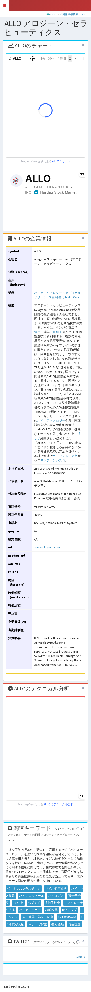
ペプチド (34, 903)
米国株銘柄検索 (69, 14)
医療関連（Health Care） (65, 297)
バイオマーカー (30, 910)
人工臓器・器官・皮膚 (37, 917)
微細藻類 (57, 924)
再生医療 (74, 924)
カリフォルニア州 (65, 456)
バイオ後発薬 (67, 917)
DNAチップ (69, 910)
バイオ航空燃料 (56, 889)
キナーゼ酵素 (37, 924)
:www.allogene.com (47, 547)
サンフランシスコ (52, 460)
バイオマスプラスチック (24, 889)
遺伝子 (39, 332)
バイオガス (56, 896)
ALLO (85, 14)
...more (80, 957)
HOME (52, 14)
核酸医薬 (51, 910)
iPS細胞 (18, 903)
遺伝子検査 (52, 903)
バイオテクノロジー (51, 420)
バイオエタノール (31, 896)
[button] (4, 5)
